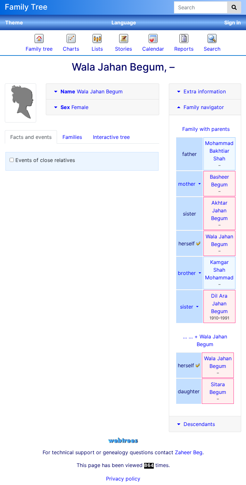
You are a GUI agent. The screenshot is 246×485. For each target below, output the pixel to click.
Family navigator (203, 107)
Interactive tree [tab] (111, 137)
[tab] (102, 91)
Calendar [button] (153, 49)
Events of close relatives (44, 160)
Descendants (199, 424)
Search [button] (212, 49)
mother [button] (187, 184)
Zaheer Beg (188, 452)
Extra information (205, 91)
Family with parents (206, 129)
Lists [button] (97, 49)
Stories (123, 49)
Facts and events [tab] (31, 137)
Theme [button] (14, 22)
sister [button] (187, 306)
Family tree (39, 49)
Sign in (232, 22)
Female (74, 107)
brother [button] (187, 273)
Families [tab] (72, 137)
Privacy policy (123, 478)
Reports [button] (183, 49)
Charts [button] (71, 49)
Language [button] (123, 22)
